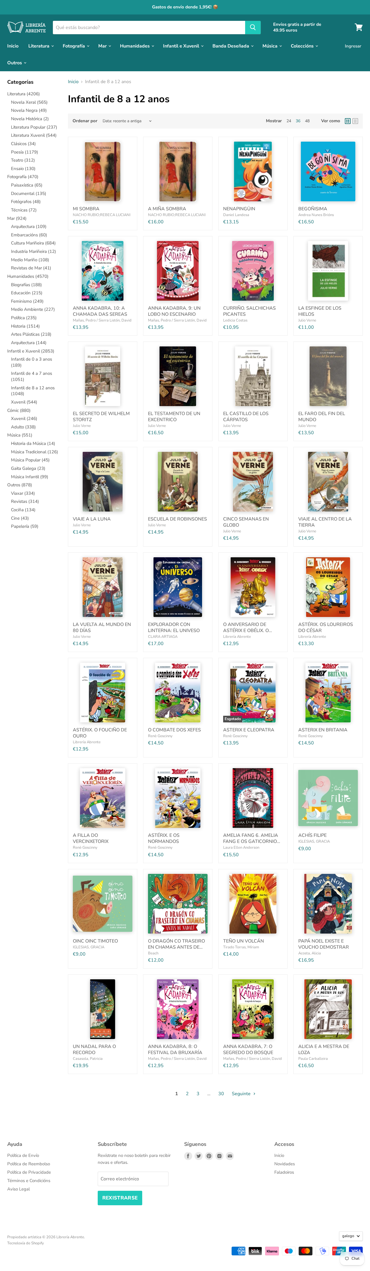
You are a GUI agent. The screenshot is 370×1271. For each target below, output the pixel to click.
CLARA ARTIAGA (162, 636)
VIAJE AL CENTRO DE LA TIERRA (325, 522)
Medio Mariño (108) (30, 260)
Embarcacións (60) (29, 235)
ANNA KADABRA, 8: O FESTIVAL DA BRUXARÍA (175, 1049)
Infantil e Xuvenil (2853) (30, 351)
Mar (103, 46)
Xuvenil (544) (24, 402)
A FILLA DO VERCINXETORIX (90, 838)
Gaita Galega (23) (28, 468)
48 (307, 121)
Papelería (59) (24, 526)
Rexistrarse (120, 1198)
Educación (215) (26, 293)
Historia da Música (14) (33, 443)
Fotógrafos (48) (26, 201)
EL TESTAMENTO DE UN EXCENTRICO (174, 416)
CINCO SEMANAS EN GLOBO (246, 522)
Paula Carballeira (313, 1058)
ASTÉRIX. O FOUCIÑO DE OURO (100, 733)
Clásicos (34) (23, 144)
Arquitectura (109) (29, 226)
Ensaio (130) (23, 168)
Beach (153, 953)
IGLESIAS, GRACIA (314, 841)
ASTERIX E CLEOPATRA (248, 730)
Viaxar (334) (23, 493)
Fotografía (74, 46)
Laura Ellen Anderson (241, 847)
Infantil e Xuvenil (181, 46)
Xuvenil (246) (24, 418)
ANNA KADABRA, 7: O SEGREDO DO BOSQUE (248, 1049)
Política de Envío (23, 1155)
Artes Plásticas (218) (31, 334)
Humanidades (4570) (28, 276)
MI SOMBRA (86, 209)
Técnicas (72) (24, 210)
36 (298, 121)
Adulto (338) (23, 427)
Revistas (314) (25, 501)
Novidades (284, 1164)
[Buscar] (253, 27)
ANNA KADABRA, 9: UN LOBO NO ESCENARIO (174, 311)
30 (221, 1094)
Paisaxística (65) (26, 185)
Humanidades (135, 46)
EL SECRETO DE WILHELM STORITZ (101, 416)
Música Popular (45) (30, 460)
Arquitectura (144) (29, 343)
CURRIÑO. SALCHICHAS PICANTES (249, 311)
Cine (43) (20, 518)
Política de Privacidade (29, 1172)
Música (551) (19, 435)
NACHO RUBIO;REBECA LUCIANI (101, 215)
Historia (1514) (25, 326)
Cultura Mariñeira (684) (33, 243)
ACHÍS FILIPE (312, 835)
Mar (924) (17, 218)
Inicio (12, 46)
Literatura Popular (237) (34, 127)
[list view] (355, 121)
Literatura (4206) (23, 94)
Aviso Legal (18, 1189)
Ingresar (353, 46)
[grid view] (348, 121)
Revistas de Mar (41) (31, 268)
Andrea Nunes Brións (316, 215)
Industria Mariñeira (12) (33, 251)
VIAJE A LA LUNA (92, 519)
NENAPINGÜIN (239, 209)
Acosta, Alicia (309, 953)
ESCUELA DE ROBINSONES (177, 519)
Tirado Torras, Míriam (241, 947)
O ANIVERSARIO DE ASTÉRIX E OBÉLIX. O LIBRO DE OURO (246, 630)
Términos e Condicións (28, 1181)
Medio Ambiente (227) (33, 309)
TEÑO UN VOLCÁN (243, 941)
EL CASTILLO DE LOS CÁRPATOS (246, 416)
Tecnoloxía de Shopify (25, 1243)
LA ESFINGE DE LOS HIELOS (319, 311)
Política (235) (24, 318)
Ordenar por (85, 120)
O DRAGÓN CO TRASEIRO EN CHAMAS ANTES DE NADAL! (176, 947)
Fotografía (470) (22, 177)
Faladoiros (284, 1172)
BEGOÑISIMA (312, 209)
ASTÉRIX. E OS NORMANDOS (164, 838)
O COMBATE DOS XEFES (174, 730)
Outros (15, 62)
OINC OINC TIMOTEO (95, 941)
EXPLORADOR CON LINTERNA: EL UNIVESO (174, 627)
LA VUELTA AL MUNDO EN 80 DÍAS (102, 627)
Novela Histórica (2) (30, 119)
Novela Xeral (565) (29, 102)
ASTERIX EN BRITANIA (322, 730)
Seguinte (242, 1094)
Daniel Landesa (236, 215)
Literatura (39, 46)
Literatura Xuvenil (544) (34, 135)
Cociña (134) (23, 510)
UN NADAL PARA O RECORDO (94, 1049)
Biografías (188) (26, 285)
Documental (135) (28, 193)
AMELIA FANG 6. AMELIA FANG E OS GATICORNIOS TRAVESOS (251, 841)
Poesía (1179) (24, 152)
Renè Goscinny (160, 736)
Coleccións (303, 46)
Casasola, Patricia (88, 1058)
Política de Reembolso (28, 1164)
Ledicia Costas (235, 320)
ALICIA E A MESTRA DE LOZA (323, 1049)
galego (348, 1236)
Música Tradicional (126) (34, 452)
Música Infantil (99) (29, 477)
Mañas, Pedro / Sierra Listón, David (102, 320)
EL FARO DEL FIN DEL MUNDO (321, 416)
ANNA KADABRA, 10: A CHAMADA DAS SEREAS (100, 311)
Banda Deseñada (231, 46)
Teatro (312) (23, 160)
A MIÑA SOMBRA (167, 209)
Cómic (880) (19, 410)
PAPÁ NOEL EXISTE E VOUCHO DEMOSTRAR (323, 944)
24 (288, 121)
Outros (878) (19, 485)
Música (270, 46)
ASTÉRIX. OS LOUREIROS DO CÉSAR (325, 627)
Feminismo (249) (27, 301)
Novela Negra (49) (29, 110)
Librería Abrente (237, 636)
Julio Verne (307, 320)
